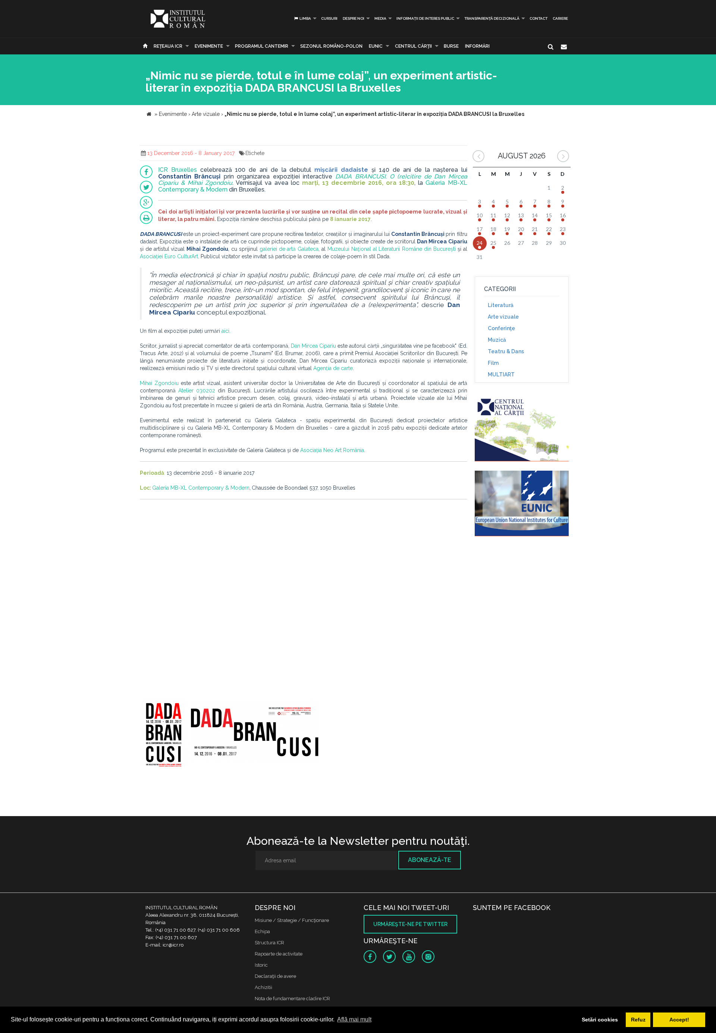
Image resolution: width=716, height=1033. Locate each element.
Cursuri (329, 18)
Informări (477, 46)
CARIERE (560, 18)
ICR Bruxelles (177, 169)
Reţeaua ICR (168, 46)
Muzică (497, 340)
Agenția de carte (333, 368)
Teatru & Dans (506, 351)
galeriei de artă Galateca (289, 249)
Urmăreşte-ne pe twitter (410, 924)
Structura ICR (269, 942)
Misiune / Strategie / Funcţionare (292, 920)
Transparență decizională (491, 18)
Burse (451, 46)
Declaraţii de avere (275, 976)
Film (493, 363)
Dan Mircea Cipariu (313, 346)
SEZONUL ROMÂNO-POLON (331, 46)
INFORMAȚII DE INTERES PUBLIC (425, 18)
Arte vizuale (503, 317)
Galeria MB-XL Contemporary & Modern (200, 488)
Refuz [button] (638, 1020)
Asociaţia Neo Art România (332, 450)
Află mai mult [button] (354, 1019)
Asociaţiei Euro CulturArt (169, 256)
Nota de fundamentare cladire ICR (292, 998)
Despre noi (353, 18)
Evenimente (209, 46)
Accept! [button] (679, 1020)
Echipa (262, 931)
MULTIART (501, 374)
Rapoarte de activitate (278, 954)
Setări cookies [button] (600, 1020)
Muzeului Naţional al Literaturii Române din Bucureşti (391, 249)
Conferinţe (501, 328)
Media (380, 18)
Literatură (501, 305)
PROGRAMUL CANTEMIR (261, 46)
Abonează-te (429, 859)
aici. (226, 331)
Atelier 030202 (196, 391)
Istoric (261, 965)
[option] (164, 733)
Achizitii (263, 987)
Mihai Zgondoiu (159, 383)
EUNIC (376, 46)
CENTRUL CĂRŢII (413, 46)
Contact (538, 18)
